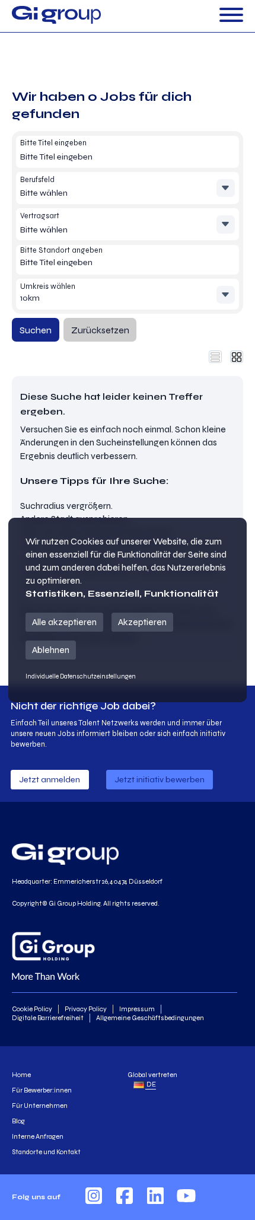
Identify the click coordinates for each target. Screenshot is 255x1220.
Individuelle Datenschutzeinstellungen (81, 676)
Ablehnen (50, 649)
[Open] (231, 16)
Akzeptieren (142, 621)
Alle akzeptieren (64, 621)
